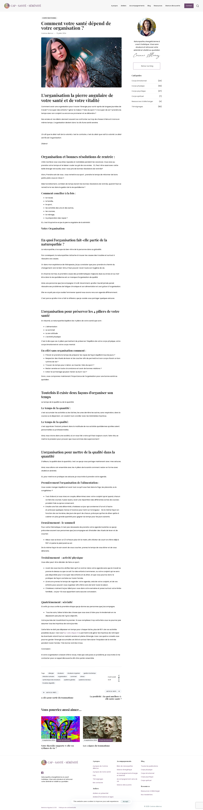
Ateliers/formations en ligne (103, 797)
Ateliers (123, 6)
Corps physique (138, 86)
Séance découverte (172, 6)
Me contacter (98, 783)
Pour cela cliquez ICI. (71, 633)
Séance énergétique (124, 770)
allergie (51, 673)
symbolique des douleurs (51, 680)
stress (82, 676)
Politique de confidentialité (67, 807)
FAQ (94, 775)
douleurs (61, 673)
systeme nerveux (85, 680)
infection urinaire (48, 676)
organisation (62, 676)
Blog (149, 6)
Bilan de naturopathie (125, 766)
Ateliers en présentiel (100, 793)
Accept (125, 801)
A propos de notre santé (102, 772)
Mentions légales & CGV (49, 807)
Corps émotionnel (49, 18)
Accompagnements (136, 6)
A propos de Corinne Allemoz (100, 767)
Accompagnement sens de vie (127, 780)
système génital (69, 680)
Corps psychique (139, 91)
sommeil (74, 676)
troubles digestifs (48, 683)
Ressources (158, 6)
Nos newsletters (147, 795)
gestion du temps (90, 673)
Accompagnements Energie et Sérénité (127, 774)
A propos (114, 6)
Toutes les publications (149, 766)
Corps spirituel (138, 96)
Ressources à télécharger (142, 101)
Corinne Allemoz (47, 33)
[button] (197, 6)
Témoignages (137, 106)
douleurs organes (73, 673)
